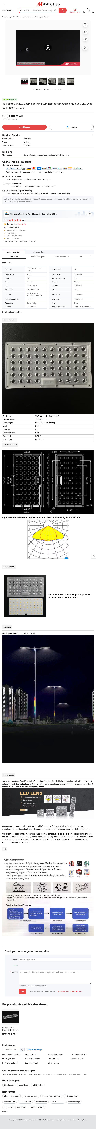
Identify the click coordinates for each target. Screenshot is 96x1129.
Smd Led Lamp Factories (51, 1096)
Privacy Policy (82, 1120)
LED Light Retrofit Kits (79, 1054)
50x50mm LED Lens (32, 1059)
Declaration (72, 1120)
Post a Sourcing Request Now (70, 991)
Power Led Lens (57, 1102)
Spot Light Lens (53, 1059)
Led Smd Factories (30, 1096)
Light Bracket (9, 1085)
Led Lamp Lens (25, 1102)
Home (4, 17)
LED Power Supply (31, 1063)
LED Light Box (38, 1085)
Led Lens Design (74, 1102)
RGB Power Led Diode (10, 1063)
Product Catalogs (35, 1050)
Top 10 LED (8, 1107)
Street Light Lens (8, 1059)
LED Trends (21, 1107)
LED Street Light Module (11, 1054)
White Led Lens (41, 1102)
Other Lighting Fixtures (42, 17)
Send (22, 991)
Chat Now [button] (73, 127)
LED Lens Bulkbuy (36, 1107)
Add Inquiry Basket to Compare (48, 89)
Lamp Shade (23, 1085)
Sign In (6, 241)
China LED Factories (11, 1096)
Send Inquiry (24, 127)
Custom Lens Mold (77, 1059)
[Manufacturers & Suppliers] (48, 4)
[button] (86, 256)
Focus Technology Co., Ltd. (32, 1120)
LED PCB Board (30, 1054)
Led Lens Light (9, 1102)
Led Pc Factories (71, 1096)
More (4, 1111)
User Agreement (61, 1120)
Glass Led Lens (53, 1063)
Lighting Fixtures (27, 17)
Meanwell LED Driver (55, 1054)
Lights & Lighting (14, 17)
